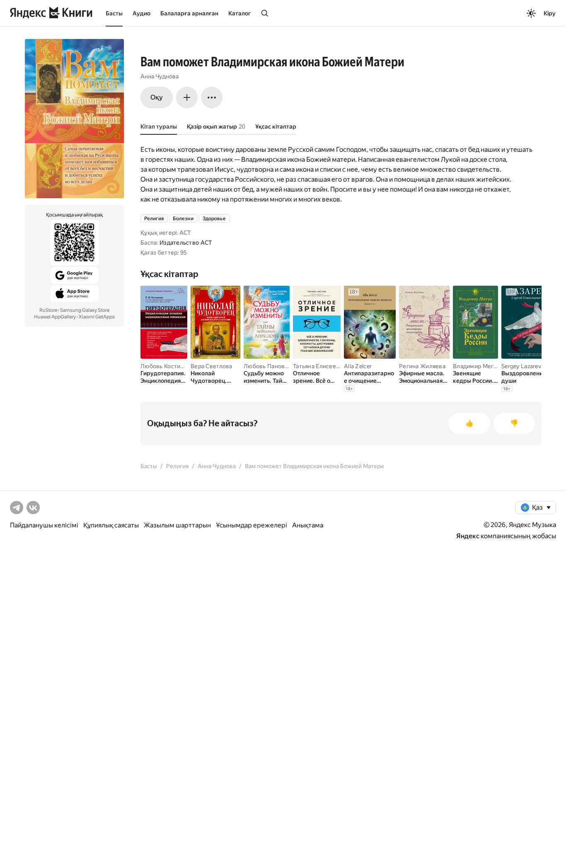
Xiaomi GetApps (97, 317)
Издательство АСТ (186, 242)
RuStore (48, 310)
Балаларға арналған (189, 13)
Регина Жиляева (422, 366)
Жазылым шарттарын (177, 525)
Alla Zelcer (358, 366)
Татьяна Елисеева (317, 366)
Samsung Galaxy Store (84, 310)
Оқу (156, 97)
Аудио (141, 13)
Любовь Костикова (166, 366)
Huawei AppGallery (55, 317)
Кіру (550, 13)
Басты (114, 13)
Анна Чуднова (159, 76)
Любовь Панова (266, 366)
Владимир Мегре (477, 366)
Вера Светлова (211, 366)
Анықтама (307, 525)
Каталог (239, 13)
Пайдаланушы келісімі (44, 525)
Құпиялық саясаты (111, 525)
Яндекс (467, 536)
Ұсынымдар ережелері (251, 525)
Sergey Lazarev (521, 366)
